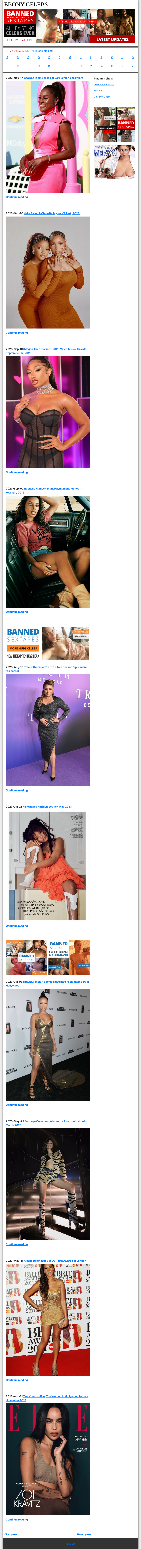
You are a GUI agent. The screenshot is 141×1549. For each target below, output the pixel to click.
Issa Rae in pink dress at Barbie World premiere (53, 77)
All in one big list (42, 50)
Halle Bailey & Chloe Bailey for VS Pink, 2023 (52, 213)
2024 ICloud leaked (104, 84)
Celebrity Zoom (102, 96)
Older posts (10, 1534)
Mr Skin (98, 90)
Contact (70, 1544)
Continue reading (17, 197)
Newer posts (84, 1534)
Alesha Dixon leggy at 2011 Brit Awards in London (55, 1260)
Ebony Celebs (26, 4)
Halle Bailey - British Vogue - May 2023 (47, 806)
